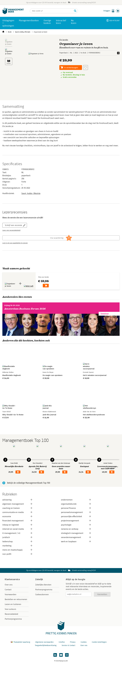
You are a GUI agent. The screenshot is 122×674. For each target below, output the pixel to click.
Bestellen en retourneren (16, 599)
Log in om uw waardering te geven (15, 243)
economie (6, 516)
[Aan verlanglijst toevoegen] (85, 67)
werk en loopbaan (68, 541)
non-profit (6, 554)
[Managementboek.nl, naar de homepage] (13, 14)
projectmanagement (70, 521)
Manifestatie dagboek (11, 375)
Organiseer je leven (40, 32)
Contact (8, 589)
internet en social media (13, 529)
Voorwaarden (10, 594)
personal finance (68, 508)
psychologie (66, 525)
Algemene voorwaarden (44, 642)
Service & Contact (68, 645)
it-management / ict (11, 533)
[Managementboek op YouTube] (61, 655)
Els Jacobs (63, 40)
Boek (9, 32)
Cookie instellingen (99, 642)
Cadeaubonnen (42, 594)
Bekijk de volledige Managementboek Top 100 (28, 483)
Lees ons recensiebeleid (11, 230)
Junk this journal (49, 415)
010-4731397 (114, 20)
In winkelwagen (71, 67)
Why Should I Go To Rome (12, 415)
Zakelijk (39, 579)
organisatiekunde (68, 504)
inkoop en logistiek (10, 525)
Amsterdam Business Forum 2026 (25, 308)
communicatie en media (13, 512)
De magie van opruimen (52, 375)
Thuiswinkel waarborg (22, 642)
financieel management (13, 521)
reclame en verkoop (69, 529)
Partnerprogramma (13, 619)
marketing (6, 546)
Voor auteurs (10, 609)
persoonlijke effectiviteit (71, 516)
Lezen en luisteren (13, 604)
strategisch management (72, 533)
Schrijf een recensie (13, 225)
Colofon (62, 642)
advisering (7, 500)
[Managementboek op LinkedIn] (55, 655)
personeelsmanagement (72, 512)
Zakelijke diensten (43, 585)
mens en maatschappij (12, 550)
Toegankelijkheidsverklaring (45, 645)
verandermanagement (71, 537)
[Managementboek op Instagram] (67, 655)
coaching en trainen (11, 508)
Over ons (9, 585)
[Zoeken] (75, 10)
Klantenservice (12, 579)
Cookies (84, 642)
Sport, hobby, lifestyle (22, 32)
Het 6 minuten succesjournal (94, 375)
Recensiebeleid (11, 614)
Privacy (72, 642)
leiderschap (7, 541)
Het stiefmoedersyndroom (94, 415)
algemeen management (13, 504)
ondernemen (67, 500)
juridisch (6, 537)
